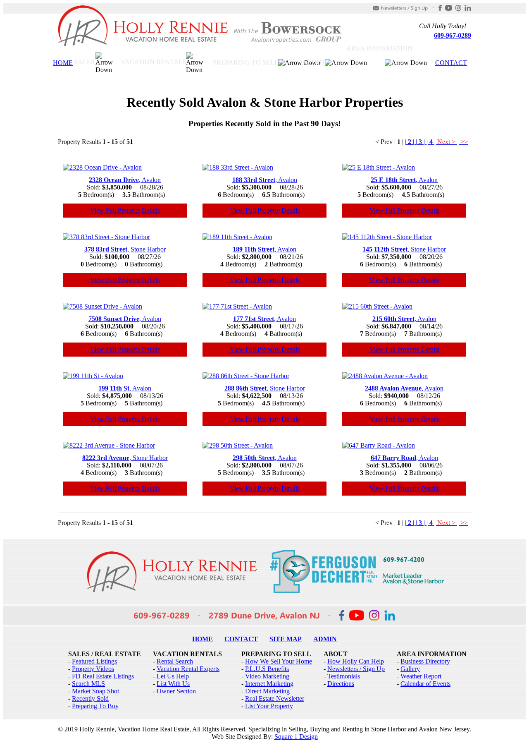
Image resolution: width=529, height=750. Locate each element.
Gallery (410, 668)
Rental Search (175, 661)
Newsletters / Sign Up (356, 668)
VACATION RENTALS (153, 61)
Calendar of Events (425, 683)
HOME (63, 62)
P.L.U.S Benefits (267, 668)
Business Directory (425, 661)
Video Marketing (267, 676)
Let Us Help (173, 676)
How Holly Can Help (355, 661)
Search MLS (88, 683)
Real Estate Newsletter (274, 698)
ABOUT (314, 62)
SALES (84, 61)
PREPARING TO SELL (246, 62)
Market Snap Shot (95, 691)
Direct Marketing (267, 691)
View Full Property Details (125, 210)
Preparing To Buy (95, 705)
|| (410, 141)
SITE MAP (285, 638)
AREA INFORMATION (379, 48)
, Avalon (125, 179)
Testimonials (343, 676)
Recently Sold (90, 698)
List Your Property (269, 705)
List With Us (173, 683)
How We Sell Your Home (278, 661)
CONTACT (451, 62)
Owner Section (176, 691)
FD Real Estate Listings (103, 676)
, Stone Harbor (125, 249)
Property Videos (93, 668)
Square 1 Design (296, 736)
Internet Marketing (269, 683)
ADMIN (325, 638)
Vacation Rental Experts (188, 668)
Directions (340, 683)
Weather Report (420, 676)
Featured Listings (94, 661)
